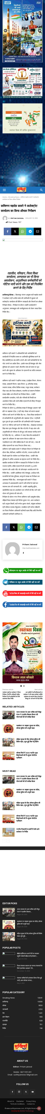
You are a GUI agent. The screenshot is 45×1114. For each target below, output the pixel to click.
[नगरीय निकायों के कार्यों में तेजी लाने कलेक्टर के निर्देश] (8, 831)
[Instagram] (19, 1090)
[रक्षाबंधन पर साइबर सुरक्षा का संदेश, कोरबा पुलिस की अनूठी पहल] (8, 727)
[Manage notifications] (39, 1108)
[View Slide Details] (22, 569)
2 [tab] (22, 64)
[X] (15, 230)
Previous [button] (6, 30)
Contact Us (31, 1103)
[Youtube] (32, 1090)
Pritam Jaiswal (17, 217)
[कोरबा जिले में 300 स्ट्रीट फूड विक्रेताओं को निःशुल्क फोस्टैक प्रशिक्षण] (8, 754)
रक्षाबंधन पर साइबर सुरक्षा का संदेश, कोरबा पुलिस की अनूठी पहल (28, 725)
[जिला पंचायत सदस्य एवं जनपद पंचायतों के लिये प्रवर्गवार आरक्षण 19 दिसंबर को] (8, 967)
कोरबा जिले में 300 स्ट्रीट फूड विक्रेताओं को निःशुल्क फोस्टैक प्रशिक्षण (27, 754)
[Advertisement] (22, 161)
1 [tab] (19, 64)
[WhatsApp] (22, 230)
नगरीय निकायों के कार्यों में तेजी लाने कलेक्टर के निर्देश (27, 829)
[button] (4, 188)
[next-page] (8, 839)
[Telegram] (30, 230)
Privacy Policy (31, 1100)
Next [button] (39, 30)
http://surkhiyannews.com (30, 547)
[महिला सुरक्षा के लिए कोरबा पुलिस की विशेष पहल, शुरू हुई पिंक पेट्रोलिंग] (8, 741)
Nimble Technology (27, 1110)
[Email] (37, 230)
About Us (10, 1100)
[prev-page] (4, 839)
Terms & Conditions (17, 1103)
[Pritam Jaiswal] (5, 217)
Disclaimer (20, 1100)
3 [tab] (25, 64)
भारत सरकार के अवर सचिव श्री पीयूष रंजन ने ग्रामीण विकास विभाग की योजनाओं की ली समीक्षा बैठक (28, 713)
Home (4, 196)
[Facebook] (7, 230)
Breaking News (13, 196)
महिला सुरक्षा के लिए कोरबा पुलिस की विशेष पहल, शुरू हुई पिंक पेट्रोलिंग (28, 739)
